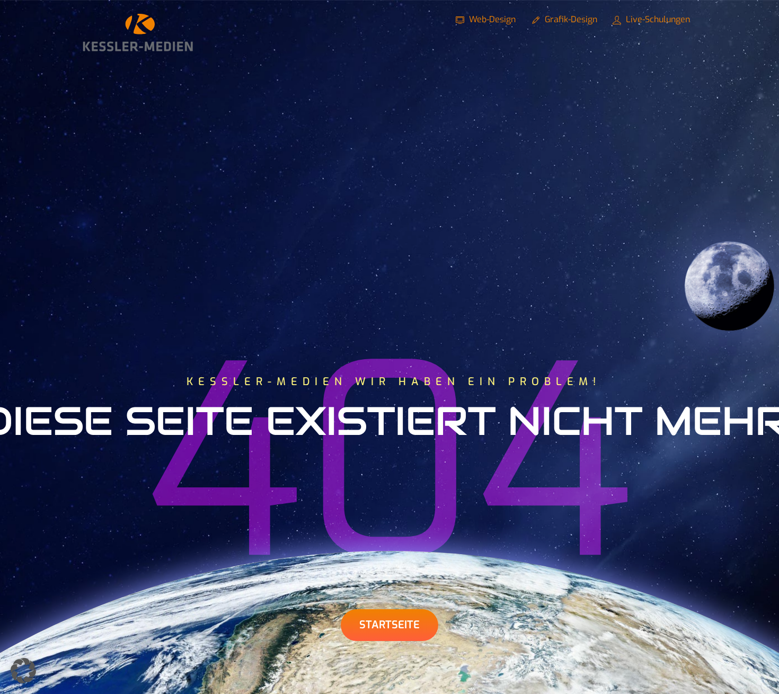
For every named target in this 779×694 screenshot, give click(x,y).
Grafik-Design (570, 19)
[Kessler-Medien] (137, 47)
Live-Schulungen (657, 19)
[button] (23, 670)
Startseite (389, 625)
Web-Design (491, 19)
